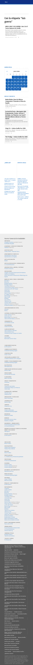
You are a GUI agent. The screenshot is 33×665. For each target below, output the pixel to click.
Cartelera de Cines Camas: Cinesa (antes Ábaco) (14, 583)
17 (19, 83)
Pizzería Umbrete (8, 466)
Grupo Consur (7, 354)
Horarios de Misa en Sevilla (11, 627)
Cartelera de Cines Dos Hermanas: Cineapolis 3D (13, 591)
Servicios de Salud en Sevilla (11, 647)
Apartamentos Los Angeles (10, 256)
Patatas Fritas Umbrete (9, 448)
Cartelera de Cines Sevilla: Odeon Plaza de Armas (15, 606)
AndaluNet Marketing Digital (10, 350)
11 (22, 80)
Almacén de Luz (8, 393)
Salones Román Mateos (9, 318)
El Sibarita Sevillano (8, 305)
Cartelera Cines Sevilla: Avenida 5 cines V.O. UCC (15, 578)
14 (10, 83)
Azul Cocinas (7, 337)
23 (16, 86)
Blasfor (6, 260)
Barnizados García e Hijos (10, 338)
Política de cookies (9, 641)
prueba (18, 641)
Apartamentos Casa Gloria (10, 255)
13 (7, 83)
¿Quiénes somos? (8, 653)
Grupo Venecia (7, 314)
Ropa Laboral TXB (8, 524)
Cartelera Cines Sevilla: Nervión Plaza (14, 580)
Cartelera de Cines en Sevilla (11, 594)
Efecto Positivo (7, 443)
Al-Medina (6, 488)
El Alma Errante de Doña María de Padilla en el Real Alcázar (9, 188)
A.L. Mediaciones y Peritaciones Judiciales (13, 456)
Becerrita (6, 282)
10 (19, 80)
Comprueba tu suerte (9, 614)
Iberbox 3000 (7, 370)
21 (10, 86)
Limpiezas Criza (8, 406)
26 (25, 86)
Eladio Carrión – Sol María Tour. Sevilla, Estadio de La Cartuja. (23, 198)
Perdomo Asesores (8, 268)
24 (19, 86)
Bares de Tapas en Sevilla (10, 558)
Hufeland (6, 247)
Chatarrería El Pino (8, 326)
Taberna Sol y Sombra (9, 510)
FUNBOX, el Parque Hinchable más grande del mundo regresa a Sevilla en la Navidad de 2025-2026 (23, 181)
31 (19, 89)
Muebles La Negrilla (8, 420)
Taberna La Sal (7, 301)
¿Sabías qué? (7, 162)
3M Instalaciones (8, 366)
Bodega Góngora (8, 284)
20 (7, 86)
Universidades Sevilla (18, 651)
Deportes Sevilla (22, 162)
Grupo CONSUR (8, 479)
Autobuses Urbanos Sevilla (11, 554)
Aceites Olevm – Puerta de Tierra (11, 251)
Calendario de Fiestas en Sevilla (12, 564)
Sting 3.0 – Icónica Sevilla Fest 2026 (15, 128)
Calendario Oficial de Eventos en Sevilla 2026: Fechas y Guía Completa (10, 174)
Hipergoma (7, 431)
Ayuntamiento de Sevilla (10, 556)
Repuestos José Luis (8, 471)
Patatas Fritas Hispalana (9, 447)
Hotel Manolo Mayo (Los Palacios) (12, 387)
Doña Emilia (7, 291)
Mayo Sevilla (7, 297)
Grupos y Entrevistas (9, 410)
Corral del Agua (8, 498)
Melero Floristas (8, 378)
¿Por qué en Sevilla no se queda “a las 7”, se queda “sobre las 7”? (10, 180)
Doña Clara (7, 290)
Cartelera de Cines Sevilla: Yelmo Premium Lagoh (15, 609)
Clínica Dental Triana (9, 332)
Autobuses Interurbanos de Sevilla (13, 552)
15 (13, 83)
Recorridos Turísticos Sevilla (11, 643)
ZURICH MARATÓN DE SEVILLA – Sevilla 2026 (22, 175)
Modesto (6, 298)
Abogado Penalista (8, 242)
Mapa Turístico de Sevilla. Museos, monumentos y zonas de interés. (13, 633)
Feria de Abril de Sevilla (9, 374)
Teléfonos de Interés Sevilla (11, 649)
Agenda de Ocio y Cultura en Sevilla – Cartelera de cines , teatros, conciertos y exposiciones (14, 547)
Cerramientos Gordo (9, 322)
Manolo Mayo (7, 295)
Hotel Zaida (7, 389)
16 (16, 83)
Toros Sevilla (7, 651)
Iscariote (6, 309)
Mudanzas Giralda (8, 415)
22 (13, 86)
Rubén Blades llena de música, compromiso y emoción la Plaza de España (15, 101)
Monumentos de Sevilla (10, 637)
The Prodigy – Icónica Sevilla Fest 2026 (16, 137)
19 (25, 83)
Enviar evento (15, 621)
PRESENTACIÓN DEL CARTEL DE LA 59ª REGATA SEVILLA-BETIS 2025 (23, 194)
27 (7, 89)
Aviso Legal (23, 554)
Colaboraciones (18, 612)
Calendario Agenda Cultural (11, 562)
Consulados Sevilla (22, 614)
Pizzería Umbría (8, 467)
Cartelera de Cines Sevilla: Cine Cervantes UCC (15, 596)
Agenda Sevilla (8, 550)
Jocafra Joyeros (7, 346)
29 (13, 89)
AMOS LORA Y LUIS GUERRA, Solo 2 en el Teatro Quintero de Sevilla (16, 27)
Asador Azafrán (8, 489)
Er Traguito (6, 294)
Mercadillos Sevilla (9, 635)
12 (25, 80)
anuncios (16, 550)
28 (10, 89)
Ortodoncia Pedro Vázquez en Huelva (13, 333)
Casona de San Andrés (9, 386)
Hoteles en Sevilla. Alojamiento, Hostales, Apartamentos (15, 629)
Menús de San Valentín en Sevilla (11, 520)
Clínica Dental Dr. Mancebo (10, 330)
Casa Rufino (7, 286)
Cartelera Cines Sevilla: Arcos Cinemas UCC (15, 575)
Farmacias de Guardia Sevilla (11, 625)
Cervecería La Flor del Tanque (11, 289)
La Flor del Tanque (8, 505)
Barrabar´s (6, 280)
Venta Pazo (7, 304)
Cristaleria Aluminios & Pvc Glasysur (12, 358)
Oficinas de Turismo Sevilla (11, 639)
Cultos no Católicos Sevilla (11, 616)
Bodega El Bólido (8, 283)
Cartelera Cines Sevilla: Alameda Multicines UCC (15, 573)
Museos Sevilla (22, 637)
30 (16, 89)
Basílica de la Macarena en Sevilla (13, 560)
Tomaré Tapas (7, 302)
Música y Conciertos (9, 96)
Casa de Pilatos (8, 612)
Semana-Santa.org (8, 530)
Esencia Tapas (7, 293)
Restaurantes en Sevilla (9, 517)
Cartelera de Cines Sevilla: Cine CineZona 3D (14, 600)
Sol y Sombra (7, 300)
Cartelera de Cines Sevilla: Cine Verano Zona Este (14, 603)
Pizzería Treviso (8, 464)
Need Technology (8, 398)
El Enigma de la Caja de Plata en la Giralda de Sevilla (9, 193)
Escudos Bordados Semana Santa (12, 424)
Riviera (6, 310)
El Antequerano (7, 539)
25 (22, 86)
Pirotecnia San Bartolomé (10, 460)
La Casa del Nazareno (9, 264)
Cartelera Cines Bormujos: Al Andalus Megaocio (13, 566)
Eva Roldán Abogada (9, 243)
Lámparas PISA (7, 394)
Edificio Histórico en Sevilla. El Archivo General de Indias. (14, 618)
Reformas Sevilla (8, 480)
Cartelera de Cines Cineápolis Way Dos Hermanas (14, 588)
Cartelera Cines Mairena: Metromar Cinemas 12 (13, 570)
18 (22, 83)
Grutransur (6, 382)
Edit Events (7, 621)
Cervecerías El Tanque (9, 287)
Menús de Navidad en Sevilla (10, 518)
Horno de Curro (8, 316)
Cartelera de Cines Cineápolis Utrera (13, 586)
